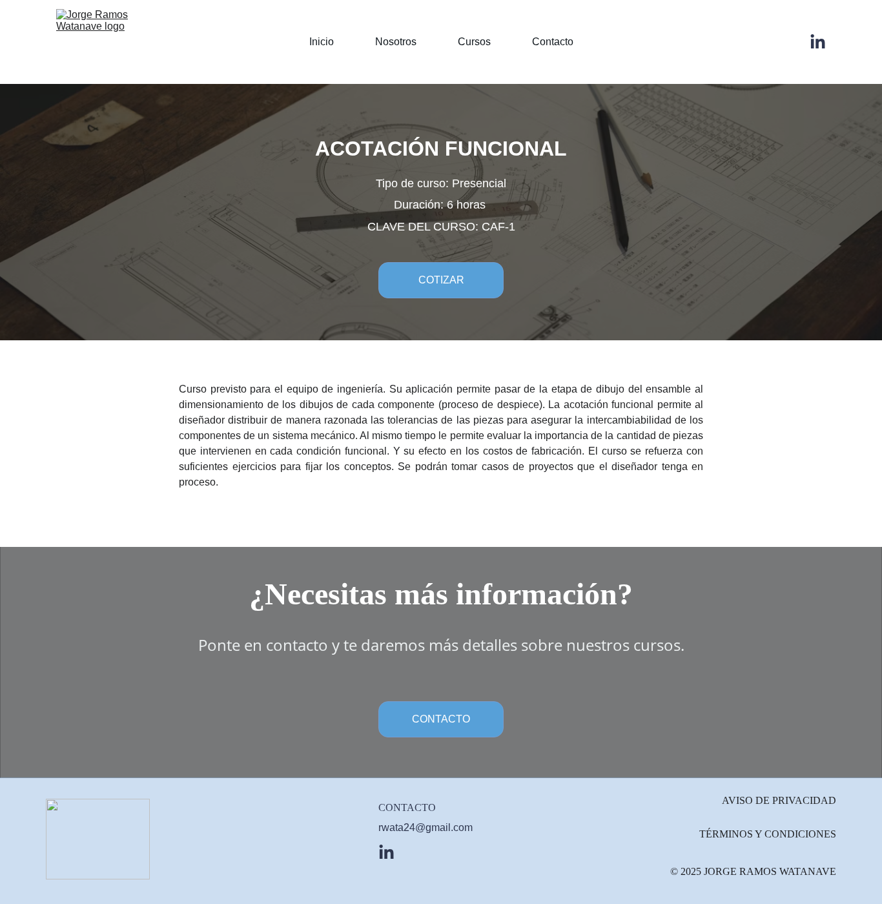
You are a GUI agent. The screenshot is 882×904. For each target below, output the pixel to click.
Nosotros (395, 41)
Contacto (552, 41)
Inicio (321, 41)
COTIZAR (441, 279)
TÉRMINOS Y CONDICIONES (767, 833)
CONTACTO (441, 719)
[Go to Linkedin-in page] (818, 42)
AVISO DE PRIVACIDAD (779, 800)
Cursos (474, 41)
